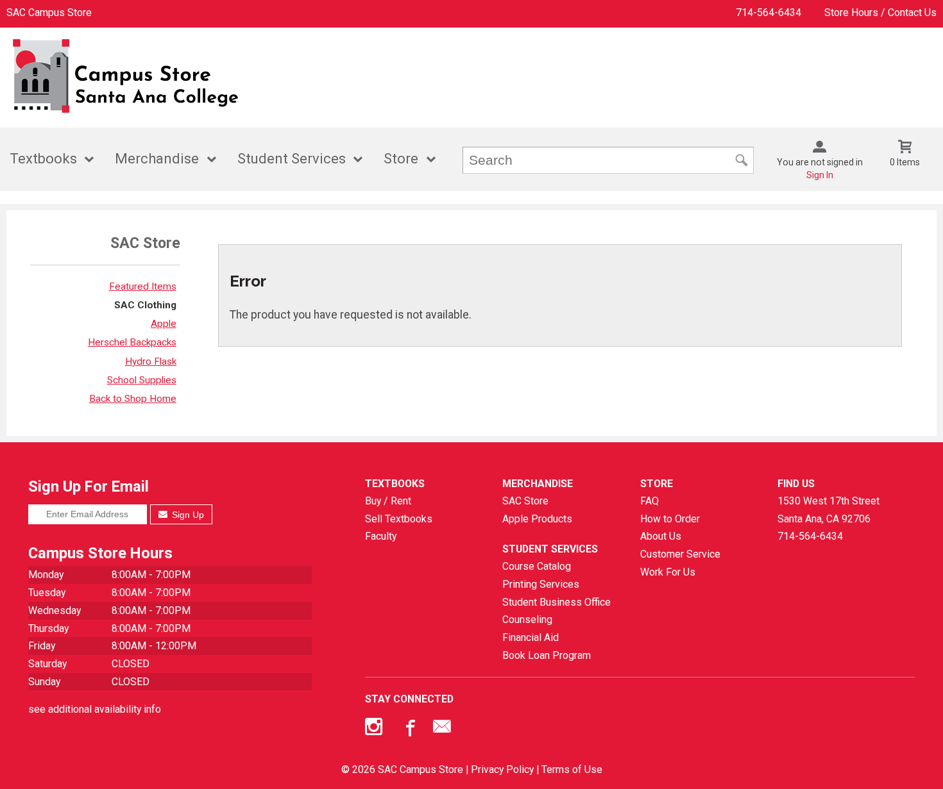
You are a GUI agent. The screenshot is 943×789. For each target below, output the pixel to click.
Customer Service (680, 554)
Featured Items (142, 286)
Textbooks (43, 159)
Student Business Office (556, 602)
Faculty (380, 536)
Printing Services (540, 584)
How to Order (670, 519)
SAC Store (525, 501)
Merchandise (157, 159)
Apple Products (537, 519)
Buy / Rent (388, 501)
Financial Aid (530, 637)
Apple (163, 323)
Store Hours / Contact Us (880, 12)
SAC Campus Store (49, 12)
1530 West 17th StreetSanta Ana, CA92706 (828, 510)
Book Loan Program (546, 655)
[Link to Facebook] (408, 729)
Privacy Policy (502, 769)
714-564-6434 (768, 12)
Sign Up (186, 515)
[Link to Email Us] (442, 729)
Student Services (291, 159)
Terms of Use (571, 769)
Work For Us (667, 572)
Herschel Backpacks (132, 342)
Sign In (819, 175)
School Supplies (141, 380)
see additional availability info (94, 709)
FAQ (649, 501)
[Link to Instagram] (375, 729)
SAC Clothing (145, 305)
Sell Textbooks (398, 519)
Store (401, 159)
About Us (660, 536)
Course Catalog (536, 566)
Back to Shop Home (132, 398)
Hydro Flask (150, 361)
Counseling (527, 619)
